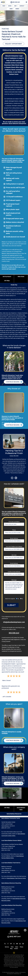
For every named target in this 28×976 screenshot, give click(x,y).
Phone (14, 530)
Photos (21, 947)
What (3, 5)
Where (17, 8)
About (16, 947)
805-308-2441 (16, 2)
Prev (12, 478)
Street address (14, 538)
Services (7, 947)
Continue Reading (13, 382)
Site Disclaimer (22, 972)
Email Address (14, 563)
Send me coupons (10, 598)
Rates (9, 5)
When (11, 8)
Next (16, 478)
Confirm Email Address (14, 571)
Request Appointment (13, 44)
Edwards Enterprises (3, 2)
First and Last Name (14, 521)
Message (14, 580)
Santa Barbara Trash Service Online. (16, 878)
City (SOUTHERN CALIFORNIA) (14, 546)
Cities (12, 947)
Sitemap (17, 972)
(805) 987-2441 (15, 937)
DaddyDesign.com (17, 973)
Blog (11, 948)
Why (15, 5)
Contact (22, 5)
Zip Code (14, 555)
